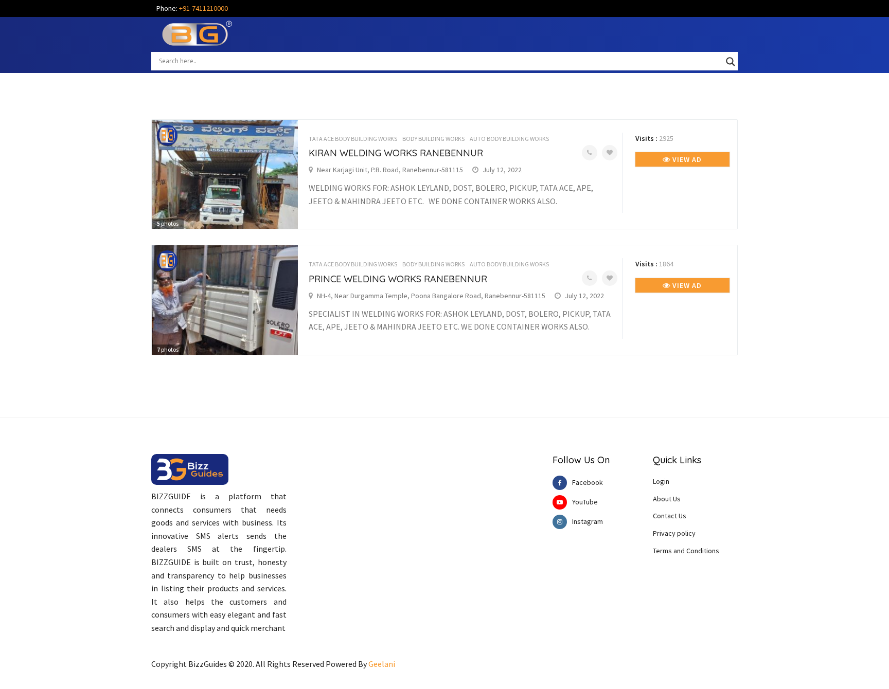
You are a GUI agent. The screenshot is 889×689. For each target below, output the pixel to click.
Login (661, 481)
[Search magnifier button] (730, 62)
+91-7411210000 (203, 8)
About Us (667, 498)
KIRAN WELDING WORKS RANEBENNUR (396, 153)
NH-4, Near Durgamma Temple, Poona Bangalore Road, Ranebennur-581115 (431, 295)
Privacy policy (674, 533)
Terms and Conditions (686, 550)
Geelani (381, 664)
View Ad (686, 159)
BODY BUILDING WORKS (433, 138)
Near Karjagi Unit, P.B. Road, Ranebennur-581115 (390, 169)
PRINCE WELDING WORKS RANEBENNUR (398, 279)
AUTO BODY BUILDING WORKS (509, 138)
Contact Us (669, 515)
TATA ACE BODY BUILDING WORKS (353, 138)
